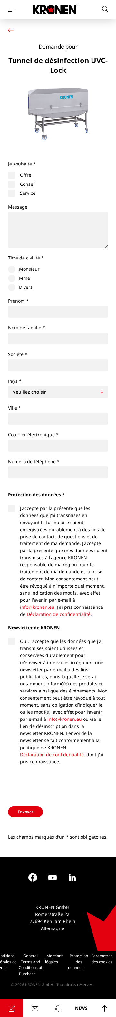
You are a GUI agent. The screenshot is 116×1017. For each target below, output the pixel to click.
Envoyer (25, 812)
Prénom (18, 301)
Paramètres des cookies (101, 959)
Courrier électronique (33, 434)
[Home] (12, 30)
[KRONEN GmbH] (55, 9)
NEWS (81, 1008)
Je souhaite (22, 164)
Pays (15, 381)
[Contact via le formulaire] (34, 1008)
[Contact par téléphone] (58, 1008)
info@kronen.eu (37, 607)
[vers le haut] (104, 1008)
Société (17, 354)
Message (17, 207)
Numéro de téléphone (34, 461)
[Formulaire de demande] (11, 1008)
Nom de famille (26, 327)
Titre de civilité (26, 258)
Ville (14, 408)
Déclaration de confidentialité (59, 614)
